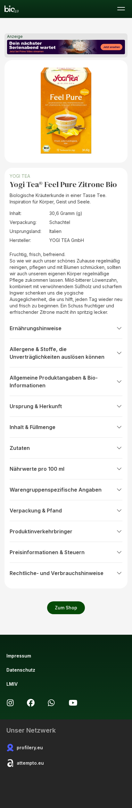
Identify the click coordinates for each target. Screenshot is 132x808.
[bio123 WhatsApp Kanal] (51, 703)
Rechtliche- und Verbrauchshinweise (56, 573)
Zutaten (20, 448)
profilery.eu (30, 747)
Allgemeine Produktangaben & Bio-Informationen (54, 381)
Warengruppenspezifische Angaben (56, 489)
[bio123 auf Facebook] (31, 703)
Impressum (18, 655)
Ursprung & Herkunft (36, 406)
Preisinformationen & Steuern (47, 552)
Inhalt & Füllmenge (32, 427)
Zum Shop (66, 607)
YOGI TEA (20, 176)
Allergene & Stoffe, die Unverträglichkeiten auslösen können (57, 353)
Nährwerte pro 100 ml (37, 469)
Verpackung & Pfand (36, 510)
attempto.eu (30, 763)
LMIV (12, 684)
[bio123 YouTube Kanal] (73, 703)
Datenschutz (20, 670)
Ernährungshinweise (36, 328)
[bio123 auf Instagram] (10, 703)
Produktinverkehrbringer (41, 531)
